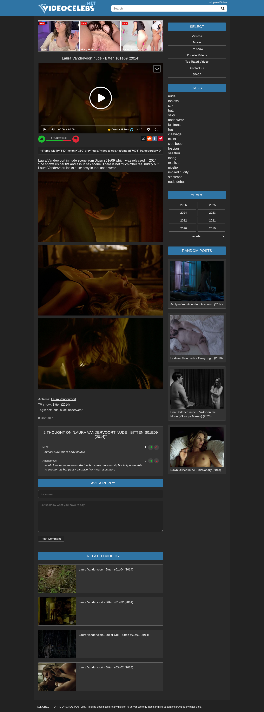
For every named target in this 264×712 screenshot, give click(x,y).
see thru (174, 153)
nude (172, 96)
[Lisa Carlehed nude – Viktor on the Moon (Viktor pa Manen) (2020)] (197, 408)
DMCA (197, 74)
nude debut (176, 181)
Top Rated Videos (197, 61)
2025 (212, 205)
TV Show (197, 48)
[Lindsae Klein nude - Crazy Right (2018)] (197, 354)
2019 (212, 228)
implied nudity (178, 172)
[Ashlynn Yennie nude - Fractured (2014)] (197, 300)
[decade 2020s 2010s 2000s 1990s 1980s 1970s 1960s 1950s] (197, 236)
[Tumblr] (154, 138)
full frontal (175, 124)
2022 (183, 220)
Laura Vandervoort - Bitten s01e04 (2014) (106, 569)
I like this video (41, 139)
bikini (172, 139)
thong (172, 158)
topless (173, 101)
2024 (183, 212)
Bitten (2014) (61, 404)
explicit (173, 162)
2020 (183, 228)
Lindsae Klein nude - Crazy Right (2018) (196, 358)
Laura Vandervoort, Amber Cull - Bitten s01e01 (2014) (114, 634)
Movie (197, 42)
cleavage (175, 134)
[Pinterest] (160, 138)
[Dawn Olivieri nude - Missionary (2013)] (197, 465)
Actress (197, 36)
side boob (175, 143)
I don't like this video (75, 139)
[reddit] (149, 138)
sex (170, 105)
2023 (212, 212)
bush (171, 129)
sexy (171, 115)
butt (170, 110)
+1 (150, 447)
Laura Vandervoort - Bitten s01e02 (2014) (106, 602)
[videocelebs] (66, 13)
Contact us (197, 68)
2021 (212, 220)
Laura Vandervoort (63, 399)
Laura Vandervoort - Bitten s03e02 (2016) (106, 667)
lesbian (173, 148)
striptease (175, 177)
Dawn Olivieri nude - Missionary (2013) (195, 469)
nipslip (173, 167)
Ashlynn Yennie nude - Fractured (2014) (196, 304)
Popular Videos (197, 55)
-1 (156, 447)
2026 (183, 205)
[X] (143, 138)
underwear (176, 120)
